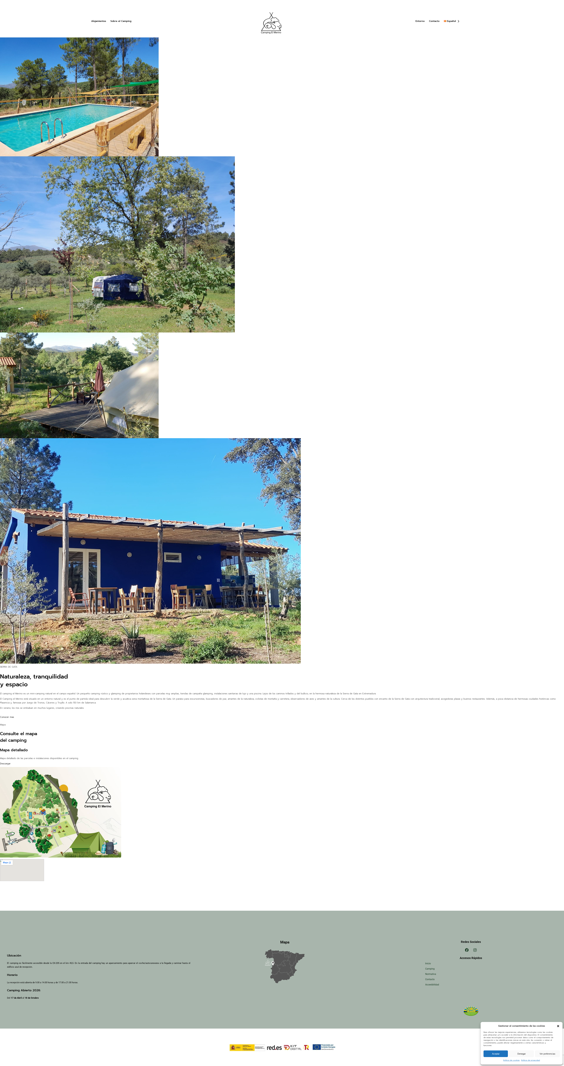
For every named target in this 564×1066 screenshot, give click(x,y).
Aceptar (496, 1053)
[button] (558, 1026)
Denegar (521, 1053)
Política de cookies (511, 1060)
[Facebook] (467, 950)
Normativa (430, 974)
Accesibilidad (432, 984)
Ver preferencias (547, 1053)
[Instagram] (475, 950)
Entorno (420, 21)
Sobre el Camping (120, 21)
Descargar (5, 763)
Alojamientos (98, 21)
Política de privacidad (530, 1060)
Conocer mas (7, 717)
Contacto (434, 21)
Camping (430, 968)
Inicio (428, 963)
